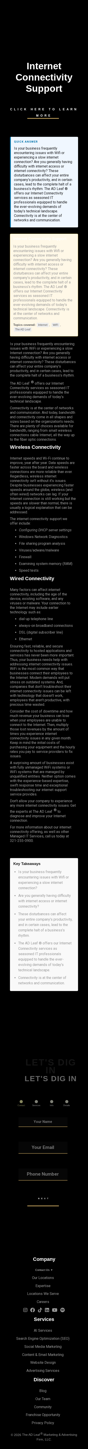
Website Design (43, 1362)
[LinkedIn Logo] (47, 1311)
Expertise (43, 1286)
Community (43, 1407)
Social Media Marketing (43, 1346)
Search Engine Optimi (33, 1338)
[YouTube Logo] (54, 1311)
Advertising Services (42, 1370)
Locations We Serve (43, 1294)
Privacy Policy (43, 1423)
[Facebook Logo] (32, 1311)
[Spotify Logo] (62, 1311)
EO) (66, 1338)
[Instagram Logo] (25, 1311)
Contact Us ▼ (44, 1270)
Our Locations (43, 1278)
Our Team (42, 1399)
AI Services (43, 1330)
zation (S (57, 1338)
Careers (43, 1302)
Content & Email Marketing (43, 1355)
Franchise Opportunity (43, 1415)
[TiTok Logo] (40, 1311)
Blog (42, 1391)
